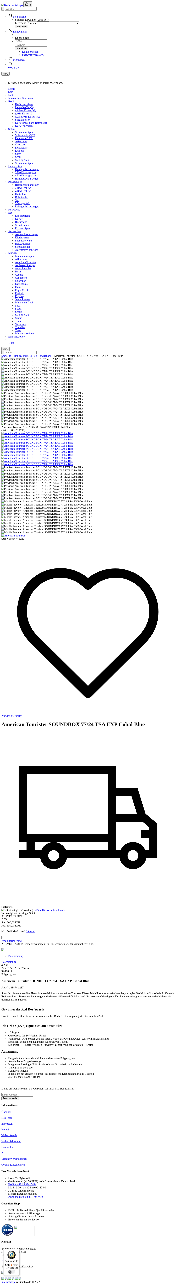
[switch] (11, 1272)
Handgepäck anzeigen (27, 169)
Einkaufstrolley (16, 336)
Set (17, 200)
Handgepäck (15, 166)
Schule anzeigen (24, 132)
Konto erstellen (30, 51)
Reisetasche (21, 197)
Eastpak (19, 293)
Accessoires (14, 231)
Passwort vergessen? (33, 54)
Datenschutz (8, 1147)
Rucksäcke (14, 209)
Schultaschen (22, 225)
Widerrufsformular (11, 1141)
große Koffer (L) (24, 113)
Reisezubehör (22, 243)
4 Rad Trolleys (23, 190)
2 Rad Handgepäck (25, 172)
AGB (4, 1152)
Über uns (6, 1111)
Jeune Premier (22, 299)
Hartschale (21, 194)
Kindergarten (22, 237)
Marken (12, 252)
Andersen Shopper (25, 265)
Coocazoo (20, 144)
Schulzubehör (22, 246)
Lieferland (20, 23)
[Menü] (17, 1251)
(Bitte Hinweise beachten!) (49, 910)
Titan (18, 330)
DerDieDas (21, 147)
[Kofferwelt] (12, 5)
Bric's (18, 271)
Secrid (18, 311)
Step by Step (22, 160)
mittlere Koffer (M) (25, 110)
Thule (18, 321)
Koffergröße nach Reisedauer (31, 122)
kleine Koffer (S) (24, 107)
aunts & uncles (23, 268)
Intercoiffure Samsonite (21, 98)
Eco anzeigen (22, 215)
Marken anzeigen (24, 256)
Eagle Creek (22, 290)
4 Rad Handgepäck (25, 175)
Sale (10, 91)
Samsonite (20, 324)
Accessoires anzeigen (26, 234)
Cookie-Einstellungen (13, 1164)
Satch (18, 153)
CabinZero (21, 277)
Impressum (7, 1123)
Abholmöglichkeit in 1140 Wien (25, 1196)
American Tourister (25, 262)
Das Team (6, 1117)
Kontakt (5, 1129)
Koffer (11, 101)
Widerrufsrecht (9, 1135)
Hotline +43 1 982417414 (22, 1184)
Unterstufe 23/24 (24, 138)
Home (11, 88)
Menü (5, 73)
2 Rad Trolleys (23, 187)
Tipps (11, 342)
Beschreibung (15, 956)
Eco (10, 212)
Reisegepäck (15, 181)
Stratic (18, 318)
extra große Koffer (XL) (28, 116)
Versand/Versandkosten (14, 1158)
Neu (10, 94)
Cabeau (19, 274)
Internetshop (8, 1282)
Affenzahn (21, 141)
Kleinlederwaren (24, 240)
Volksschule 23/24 (25, 135)
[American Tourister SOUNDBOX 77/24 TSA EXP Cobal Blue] (37, 433)
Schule (12, 129)
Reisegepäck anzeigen (27, 184)
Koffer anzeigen (24, 104)
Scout (18, 156)
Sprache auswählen (25, 19)
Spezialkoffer (22, 119)
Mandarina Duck (24, 302)
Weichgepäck (22, 203)
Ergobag (19, 150)
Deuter (19, 287)
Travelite (20, 327)
